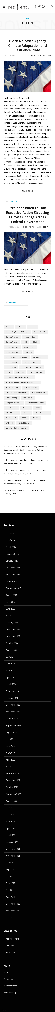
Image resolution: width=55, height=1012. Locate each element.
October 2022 (12, 787)
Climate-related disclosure (16, 357)
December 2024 (13, 629)
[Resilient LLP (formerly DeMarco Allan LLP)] (19, 6)
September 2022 (13, 794)
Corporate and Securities (31, 367)
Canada (33, 327)
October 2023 (12, 718)
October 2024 (12, 643)
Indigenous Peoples (13, 403)
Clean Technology (13, 352)
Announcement (12, 939)
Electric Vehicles (36, 372)
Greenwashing (11, 398)
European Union (12, 387)
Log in (6, 972)
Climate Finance (12, 362)
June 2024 (10, 664)
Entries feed (9, 979)
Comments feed (10, 986)
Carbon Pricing (11, 342)
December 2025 (13, 567)
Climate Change (39, 357)
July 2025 (10, 602)
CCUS (35, 342)
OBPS (37, 408)
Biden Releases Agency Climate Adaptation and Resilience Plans (27, 45)
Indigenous (27, 398)
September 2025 (13, 588)
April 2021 (10, 897)
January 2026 (12, 561)
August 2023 (11, 732)
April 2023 (10, 760)
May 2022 (10, 821)
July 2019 (10, 917)
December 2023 (13, 705)
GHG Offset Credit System (16, 393)
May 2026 (10, 540)
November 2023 (13, 711)
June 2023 (10, 746)
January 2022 (12, 842)
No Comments (29, 56)
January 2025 (12, 622)
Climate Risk (11, 367)
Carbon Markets (12, 337)
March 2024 (11, 684)
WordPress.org (10, 992)
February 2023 (12, 773)
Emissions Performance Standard (19, 377)
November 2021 (13, 856)
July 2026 (10, 533)
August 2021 (11, 869)
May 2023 (10, 753)
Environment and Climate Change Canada (22, 382)
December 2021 (13, 849)
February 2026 (12, 554)
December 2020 (13, 904)
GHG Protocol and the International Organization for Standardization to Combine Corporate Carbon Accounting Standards (25, 450)
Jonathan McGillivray (36, 403)
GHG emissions (30, 387)
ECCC (8, 372)
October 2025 (12, 581)
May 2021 (10, 890)
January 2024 (12, 698)
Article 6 (21, 327)
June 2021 (10, 883)
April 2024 (10, 677)
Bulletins (10, 945)
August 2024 (11, 650)
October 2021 (12, 862)
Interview (10, 952)
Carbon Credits (40, 332)
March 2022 (11, 835)
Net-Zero (26, 408)
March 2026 (11, 547)
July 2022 (10, 807)
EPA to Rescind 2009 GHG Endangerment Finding (24, 490)
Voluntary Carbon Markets (16, 428)
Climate (29, 352)
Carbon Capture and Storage (17, 332)
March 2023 (11, 766)
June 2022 (10, 814)
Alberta (9, 327)
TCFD (24, 418)
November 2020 (13, 910)
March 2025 (11, 615)
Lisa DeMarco (11, 408)
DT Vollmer (45, 56)
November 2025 (13, 574)
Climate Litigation (31, 362)
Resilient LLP (11, 418)
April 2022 (10, 828)
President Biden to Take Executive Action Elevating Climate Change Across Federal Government (27, 215)
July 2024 (10, 657)
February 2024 (12, 691)
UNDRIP (35, 418)
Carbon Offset (29, 337)
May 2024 (10, 670)
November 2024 (13, 636)
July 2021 (10, 876)
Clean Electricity (12, 347)
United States (24, 423)
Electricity (20, 372)
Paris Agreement (42, 413)
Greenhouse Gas (38, 393)
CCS (25, 342)
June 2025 (10, 609)
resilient (44, 227)
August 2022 (11, 801)
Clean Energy (29, 347)
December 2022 (13, 780)
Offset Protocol (12, 413)
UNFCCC (9, 423)
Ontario (26, 413)
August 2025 (11, 595)
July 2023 (10, 739)
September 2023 (13, 725)
